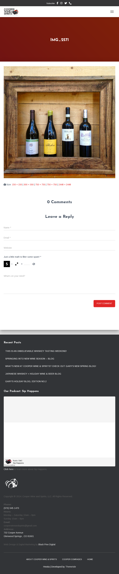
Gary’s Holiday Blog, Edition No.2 (25, 381)
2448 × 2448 (65, 184)
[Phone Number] (71, 3)
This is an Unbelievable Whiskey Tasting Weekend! (36, 351)
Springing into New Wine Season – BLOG (29, 358)
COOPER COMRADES (72, 559)
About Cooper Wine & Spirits (41, 559)
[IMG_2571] (59, 122)
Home (90, 559)
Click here (8, 469)
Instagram (61, 3)
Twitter (65, 3)
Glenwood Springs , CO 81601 (19, 536)
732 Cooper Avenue (13, 532)
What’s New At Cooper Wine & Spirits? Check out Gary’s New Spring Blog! (50, 366)
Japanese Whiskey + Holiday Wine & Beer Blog (33, 374)
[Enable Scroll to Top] (113, 568)
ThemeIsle (70, 566)
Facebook (57, 3)
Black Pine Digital (46, 544)
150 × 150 (17, 184)
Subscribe (50, 3)
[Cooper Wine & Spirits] (12, 12)
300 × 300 (29, 184)
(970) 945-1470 (11, 508)
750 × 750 (40, 184)
